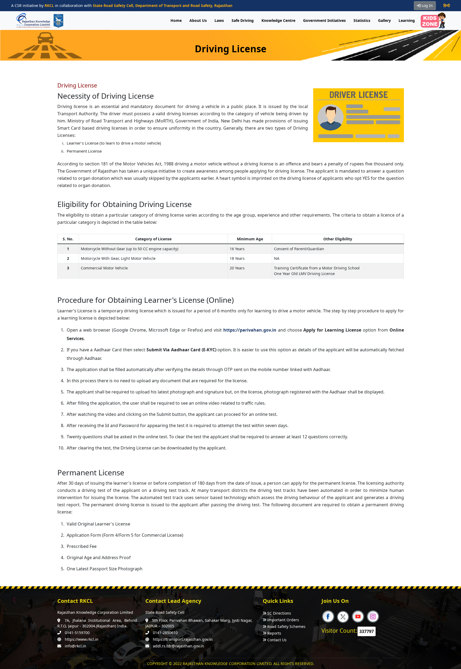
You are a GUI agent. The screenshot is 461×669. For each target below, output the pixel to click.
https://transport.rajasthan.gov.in (183, 639)
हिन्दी (446, 5)
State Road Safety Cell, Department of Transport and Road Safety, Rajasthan (162, 5)
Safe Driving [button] (243, 20)
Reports (274, 633)
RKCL (49, 5)
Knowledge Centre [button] (278, 20)
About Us (198, 20)
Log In (426, 5)
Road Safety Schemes (286, 626)
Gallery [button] (384, 20)
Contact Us (277, 639)
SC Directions (279, 613)
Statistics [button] (361, 20)
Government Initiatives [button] (324, 20)
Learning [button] (407, 20)
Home (176, 20)
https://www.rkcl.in (81, 639)
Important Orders (283, 619)
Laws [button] (219, 20)
